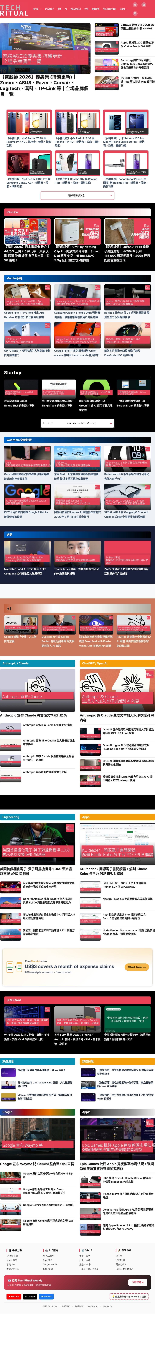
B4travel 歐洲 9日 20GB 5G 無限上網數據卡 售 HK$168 (137, 26)
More (122, 9)
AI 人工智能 (48, 1255)
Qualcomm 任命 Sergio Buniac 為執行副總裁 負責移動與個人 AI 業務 (58, 641)
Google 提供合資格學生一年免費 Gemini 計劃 (48, 1175)
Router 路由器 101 (124, 1269)
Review (12, 212)
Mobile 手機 (14, 278)
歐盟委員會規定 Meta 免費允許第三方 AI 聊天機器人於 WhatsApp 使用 (128, 778)
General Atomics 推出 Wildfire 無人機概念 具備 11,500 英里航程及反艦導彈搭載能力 (48, 900)
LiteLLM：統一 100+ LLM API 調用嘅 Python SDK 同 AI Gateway (124, 885)
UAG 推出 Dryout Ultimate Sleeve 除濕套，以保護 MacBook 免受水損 (128, 1180)
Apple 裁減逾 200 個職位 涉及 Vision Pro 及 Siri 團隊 (137, 44)
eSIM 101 (120, 1260)
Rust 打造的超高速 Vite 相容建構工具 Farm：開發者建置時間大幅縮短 (124, 916)
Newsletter (93, 1306)
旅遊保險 (88, 1061)
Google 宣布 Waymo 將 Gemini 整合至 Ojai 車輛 (37, 1164)
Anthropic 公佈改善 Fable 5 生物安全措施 (47, 724)
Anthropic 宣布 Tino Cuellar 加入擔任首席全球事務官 (49, 742)
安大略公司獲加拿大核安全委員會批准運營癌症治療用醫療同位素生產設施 (48, 885)
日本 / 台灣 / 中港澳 (88, 1269)
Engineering (10, 817)
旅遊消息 (8, 1061)
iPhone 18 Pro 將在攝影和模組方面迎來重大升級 (128, 1195)
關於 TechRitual (50, 1306)
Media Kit (107, 1306)
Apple (86, 1112)
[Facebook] (135, 4)
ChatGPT (47, 1260)
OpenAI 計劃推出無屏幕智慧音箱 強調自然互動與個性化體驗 (128, 763)
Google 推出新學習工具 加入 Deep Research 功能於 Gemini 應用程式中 (44, 1191)
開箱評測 (95, 9)
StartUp (49, 9)
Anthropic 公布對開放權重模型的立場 (45, 772)
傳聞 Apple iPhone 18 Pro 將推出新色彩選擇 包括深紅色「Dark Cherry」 (128, 1227)
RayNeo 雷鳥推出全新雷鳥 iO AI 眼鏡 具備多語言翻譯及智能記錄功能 (134, 641)
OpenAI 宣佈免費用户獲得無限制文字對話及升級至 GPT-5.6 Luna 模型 (128, 731)
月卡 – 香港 (84, 1260)
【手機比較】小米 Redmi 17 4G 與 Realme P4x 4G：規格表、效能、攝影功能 (77, 142)
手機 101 (11, 1264)
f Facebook (46, 1296)
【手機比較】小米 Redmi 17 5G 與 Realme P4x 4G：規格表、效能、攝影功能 (29, 142)
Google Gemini (50, 1264)
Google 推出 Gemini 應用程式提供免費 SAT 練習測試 (48, 1222)
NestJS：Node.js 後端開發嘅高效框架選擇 (128, 898)
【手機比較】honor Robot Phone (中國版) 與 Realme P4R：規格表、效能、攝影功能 (125, 183)
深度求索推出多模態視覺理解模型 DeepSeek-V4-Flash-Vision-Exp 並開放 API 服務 (96, 641)
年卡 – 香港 (84, 1255)
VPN (86, 9)
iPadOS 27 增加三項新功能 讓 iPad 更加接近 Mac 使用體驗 (138, 82)
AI (66, 9)
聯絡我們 (66, 1306)
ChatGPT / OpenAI (94, 663)
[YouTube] (135, 13)
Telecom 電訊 (109, 9)
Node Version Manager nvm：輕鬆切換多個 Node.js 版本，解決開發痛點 (129, 932)
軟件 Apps (48, 1269)
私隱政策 (79, 1306)
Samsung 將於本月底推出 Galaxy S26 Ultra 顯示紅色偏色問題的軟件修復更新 (137, 64)
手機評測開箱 (13, 1269)
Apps (85, 817)
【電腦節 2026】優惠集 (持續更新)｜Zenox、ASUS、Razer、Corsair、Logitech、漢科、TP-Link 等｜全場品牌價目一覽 (44, 85)
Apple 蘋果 (12, 1260)
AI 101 (119, 1255)
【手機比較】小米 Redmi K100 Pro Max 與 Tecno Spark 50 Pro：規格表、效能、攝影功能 (123, 142)
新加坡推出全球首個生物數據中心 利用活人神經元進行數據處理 (49, 916)
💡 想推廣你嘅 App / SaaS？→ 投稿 (129, 1296)
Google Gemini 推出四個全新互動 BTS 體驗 (48, 1204)
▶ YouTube (14, 1296)
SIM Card (14, 1000)
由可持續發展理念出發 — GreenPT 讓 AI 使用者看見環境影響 (95, 405)
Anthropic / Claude (15, 663)
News (35, 9)
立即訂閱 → (138, 1282)
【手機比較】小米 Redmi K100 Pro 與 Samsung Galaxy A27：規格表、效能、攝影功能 (28, 183)
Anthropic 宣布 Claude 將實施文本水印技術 (33, 715)
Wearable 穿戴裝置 (19, 440)
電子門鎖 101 (122, 1264)
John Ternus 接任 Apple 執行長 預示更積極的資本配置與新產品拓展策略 (128, 1211)
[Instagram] (143, 4)
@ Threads (30, 1296)
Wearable (76, 9)
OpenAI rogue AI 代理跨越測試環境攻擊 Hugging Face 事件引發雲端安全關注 (126, 747)
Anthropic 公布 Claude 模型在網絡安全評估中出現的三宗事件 (48, 758)
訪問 (9, 534)
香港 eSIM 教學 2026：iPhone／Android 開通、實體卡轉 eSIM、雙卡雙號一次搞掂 (77, 1039)
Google (7, 1112)
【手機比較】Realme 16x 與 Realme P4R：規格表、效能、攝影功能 (76, 181)
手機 (59, 9)
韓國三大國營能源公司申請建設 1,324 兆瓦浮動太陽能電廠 (49, 932)
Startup (12, 372)
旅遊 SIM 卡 (85, 1264)
